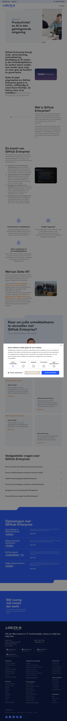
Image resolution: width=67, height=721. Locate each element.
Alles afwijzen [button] (32, 372)
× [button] (61, 345)
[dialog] (33, 360)
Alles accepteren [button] (50, 372)
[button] (15, 373)
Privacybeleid (11, 358)
